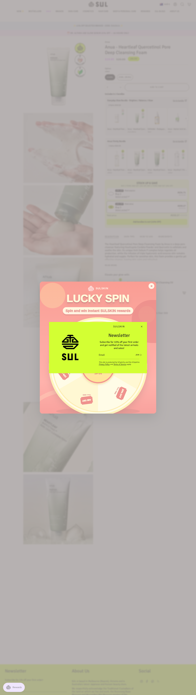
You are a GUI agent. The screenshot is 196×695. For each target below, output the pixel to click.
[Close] (141, 326)
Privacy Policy (104, 364)
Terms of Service (119, 364)
